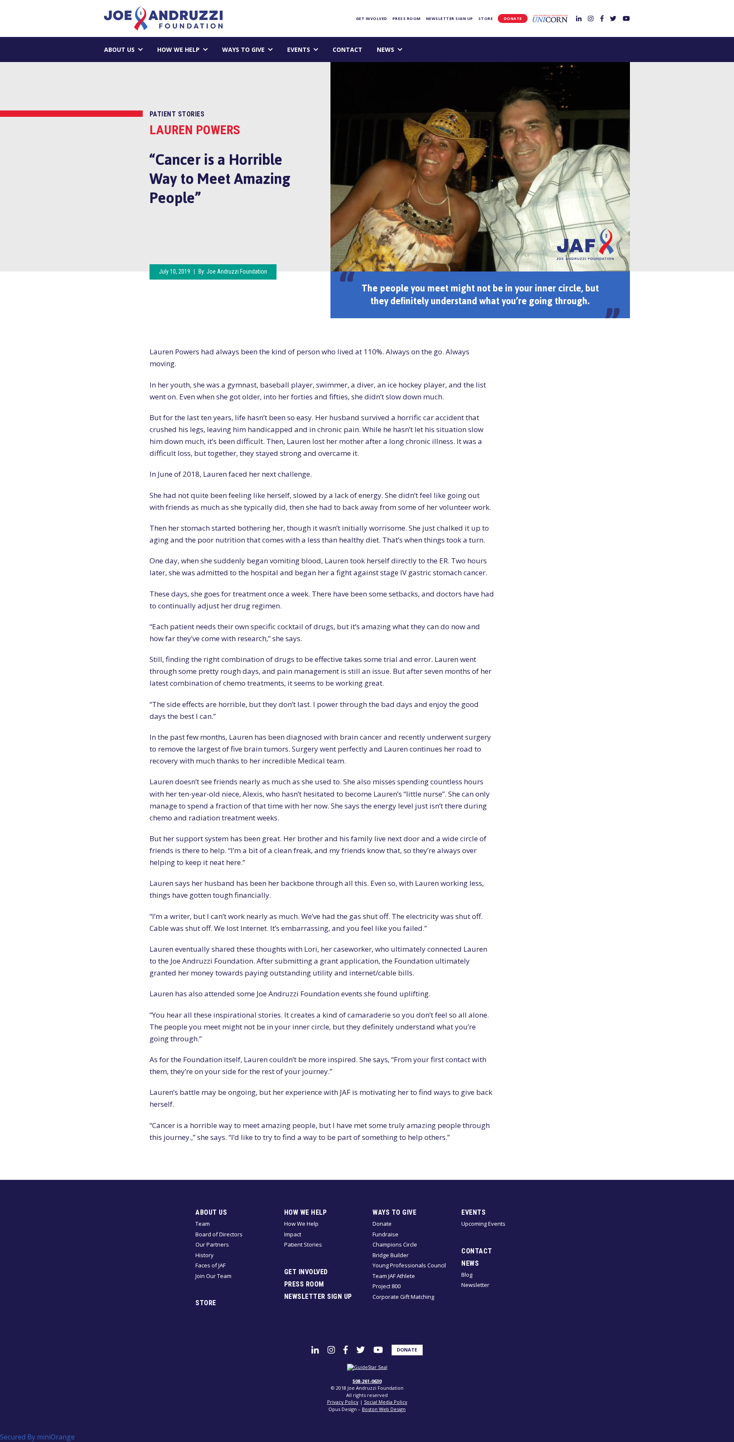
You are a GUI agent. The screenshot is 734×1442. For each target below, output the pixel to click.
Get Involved (371, 18)
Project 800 (387, 1286)
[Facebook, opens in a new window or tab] (602, 18)
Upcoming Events (483, 1223)
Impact (292, 1234)
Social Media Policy (385, 1402)
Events (298, 49)
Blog (466, 1274)
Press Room (406, 18)
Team (202, 1223)
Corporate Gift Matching (403, 1297)
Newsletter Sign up (449, 18)
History (204, 1255)
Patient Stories (177, 114)
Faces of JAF (210, 1265)
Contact (347, 49)
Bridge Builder (391, 1255)
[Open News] (400, 49)
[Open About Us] (140, 49)
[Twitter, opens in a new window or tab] (613, 18)
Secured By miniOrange (37, 1437)
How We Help (178, 49)
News (385, 49)
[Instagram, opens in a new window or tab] (590, 18)
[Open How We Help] (205, 49)
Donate (513, 18)
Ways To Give (243, 49)
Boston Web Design (384, 1409)
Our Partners (212, 1244)
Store (485, 18)
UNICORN (550, 19)
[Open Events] (315, 49)
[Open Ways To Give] (270, 49)
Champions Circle (395, 1244)
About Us (119, 49)
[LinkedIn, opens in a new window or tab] (579, 18)
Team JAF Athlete (394, 1276)
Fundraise (385, 1234)
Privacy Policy (343, 1402)
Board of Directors (219, 1234)
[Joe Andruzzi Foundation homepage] (163, 18)
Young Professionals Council (409, 1265)
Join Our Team (213, 1276)
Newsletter (475, 1285)
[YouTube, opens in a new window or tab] (626, 18)
